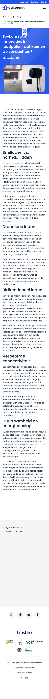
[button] (44, 7)
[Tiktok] (20, 615)
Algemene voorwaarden (24, 667)
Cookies (24, 678)
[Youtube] (29, 615)
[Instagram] (11, 615)
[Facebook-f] (37, 615)
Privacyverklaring (24, 673)
